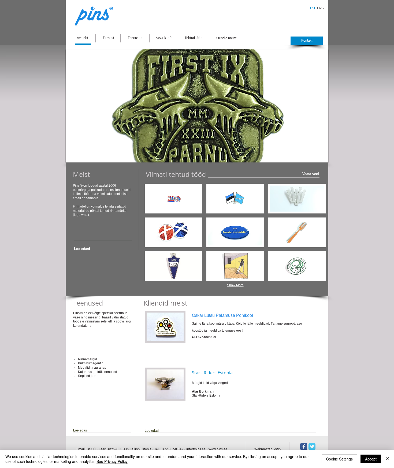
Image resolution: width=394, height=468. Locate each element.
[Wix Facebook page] (303, 446)
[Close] (387, 459)
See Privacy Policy (112, 461)
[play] (315, 158)
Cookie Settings (339, 459)
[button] (197, 105)
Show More (235, 285)
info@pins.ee (196, 449)
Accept (371, 459)
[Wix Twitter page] (311, 446)
